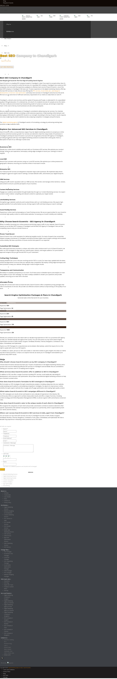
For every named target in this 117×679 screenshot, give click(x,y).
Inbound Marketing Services (10, 474)
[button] (40, 16)
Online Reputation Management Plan (20, 281)
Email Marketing (11, 302)
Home (6, 10)
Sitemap (6, 590)
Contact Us (7, 500)
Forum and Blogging (15, 153)
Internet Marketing (9, 24)
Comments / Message (9, 443)
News (5, 498)
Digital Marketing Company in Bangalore (8, 614)
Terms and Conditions (9, 669)
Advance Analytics (7, 482)
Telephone (6, 433)
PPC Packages (7, 572)
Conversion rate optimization (17, 93)
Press (5, 46)
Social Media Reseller (15, 110)
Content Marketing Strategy (17, 231)
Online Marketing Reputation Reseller (20, 288)
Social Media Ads (14, 95)
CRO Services (7, 533)
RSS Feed (5, 675)
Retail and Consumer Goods (14, 67)
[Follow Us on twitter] (2, 659)
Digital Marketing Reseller (9, 478)
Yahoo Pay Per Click (15, 188)
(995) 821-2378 (4, 5)
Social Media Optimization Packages (7, 567)
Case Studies (7, 38)
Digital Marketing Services (9, 476)
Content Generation (11, 217)
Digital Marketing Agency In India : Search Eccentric (19, 667)
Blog (4, 1)
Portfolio (6, 493)
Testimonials (7, 495)
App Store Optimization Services (7, 539)
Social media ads (46, 91)
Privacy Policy (24, 471)
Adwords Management (16, 167)
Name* (5, 429)
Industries (6, 31)
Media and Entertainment (13, 53)
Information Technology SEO (14, 45)
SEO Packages (7, 551)
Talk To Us (6, 53)
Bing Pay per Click (15, 195)
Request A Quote (8, 3)
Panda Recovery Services (17, 267)
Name (5, 461)
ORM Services (7, 535)
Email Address (7, 438)
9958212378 (7, 655)
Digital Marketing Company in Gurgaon (8, 597)
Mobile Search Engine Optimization (19, 74)
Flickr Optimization (15, 145)
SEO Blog (6, 583)
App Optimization (11, 310)
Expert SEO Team (8, 585)
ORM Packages (8, 570)
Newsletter (7, 581)
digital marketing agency (10, 122)
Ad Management (11, 160)
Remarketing (6, 485)
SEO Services (7, 547)
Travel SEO (9, 74)
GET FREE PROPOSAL (7, 67)
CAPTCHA (6, 453)
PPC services (36, 91)
